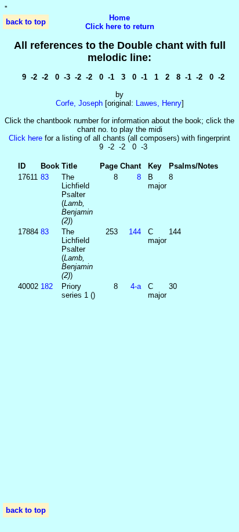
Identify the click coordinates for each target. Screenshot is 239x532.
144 (135, 231)
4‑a (136, 286)
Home (119, 17)
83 (45, 177)
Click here (25, 138)
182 (47, 286)
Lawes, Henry (159, 103)
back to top (26, 21)
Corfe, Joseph (79, 103)
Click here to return (119, 26)
